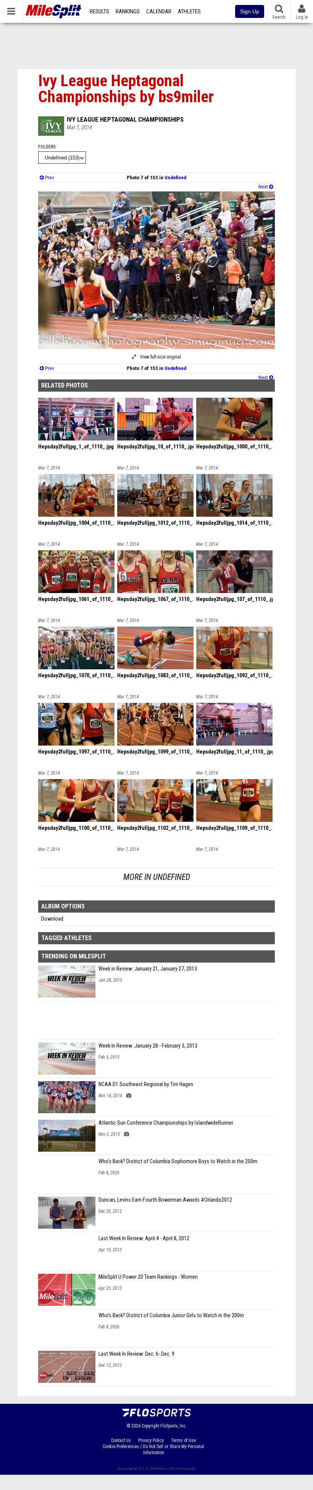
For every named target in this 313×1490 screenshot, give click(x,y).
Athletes (189, 11)
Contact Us (121, 1440)
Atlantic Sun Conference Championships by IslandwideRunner (165, 1123)
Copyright (150, 1426)
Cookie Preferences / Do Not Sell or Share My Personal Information (153, 1449)
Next (263, 187)
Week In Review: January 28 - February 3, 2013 (147, 1046)
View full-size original (160, 357)
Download (52, 919)
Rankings (128, 11)
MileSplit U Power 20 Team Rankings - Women (148, 1277)
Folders (46, 146)
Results (99, 11)
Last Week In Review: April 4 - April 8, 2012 (143, 1238)
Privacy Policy (151, 1440)
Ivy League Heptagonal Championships (125, 119)
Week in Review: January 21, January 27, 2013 (147, 969)
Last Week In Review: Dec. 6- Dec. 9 (136, 1354)
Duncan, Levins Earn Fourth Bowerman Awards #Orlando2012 (165, 1200)
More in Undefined (156, 877)
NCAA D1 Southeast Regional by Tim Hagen (145, 1084)
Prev (49, 177)
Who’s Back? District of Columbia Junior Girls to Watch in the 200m (171, 1315)
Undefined (175, 177)
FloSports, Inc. (173, 1426)
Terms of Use (183, 1440)
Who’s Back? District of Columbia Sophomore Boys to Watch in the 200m (177, 1161)
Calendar (158, 11)
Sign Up (249, 11)
